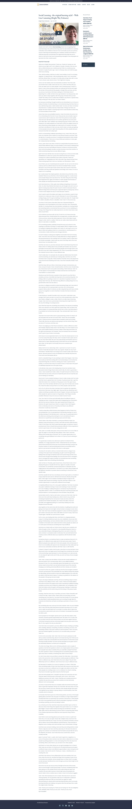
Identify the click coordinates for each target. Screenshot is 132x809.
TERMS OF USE (71, 802)
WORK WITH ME (72, 4)
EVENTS (84, 4)
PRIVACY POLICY (80, 802)
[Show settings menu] (75, 44)
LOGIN (92, 4)
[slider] (58, 44)
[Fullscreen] (78, 44)
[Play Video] (40, 44)
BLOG (88, 4)
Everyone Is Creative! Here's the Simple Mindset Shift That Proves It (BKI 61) (88, 35)
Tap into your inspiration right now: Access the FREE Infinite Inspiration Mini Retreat (66, 0)
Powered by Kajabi (90, 802)
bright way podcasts (44, 21)
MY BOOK (64, 4)
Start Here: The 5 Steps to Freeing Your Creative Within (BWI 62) (87, 20)
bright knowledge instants (87, 25)
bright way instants (86, 26)
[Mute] (73, 44)
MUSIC (79, 4)
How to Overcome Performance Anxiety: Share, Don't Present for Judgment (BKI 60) (88, 50)
